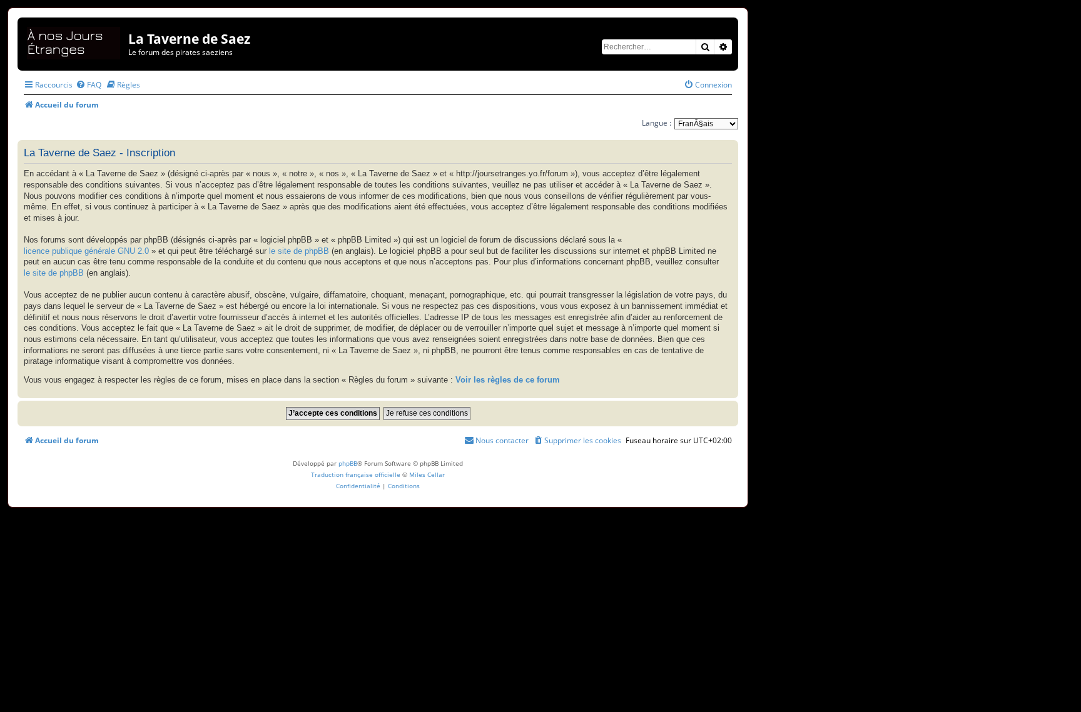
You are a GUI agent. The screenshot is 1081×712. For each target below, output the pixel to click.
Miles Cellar (427, 474)
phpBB (347, 463)
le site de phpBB (299, 251)
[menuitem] (88, 85)
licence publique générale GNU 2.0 (86, 251)
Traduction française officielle (355, 474)
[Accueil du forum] (74, 41)
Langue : (656, 123)
